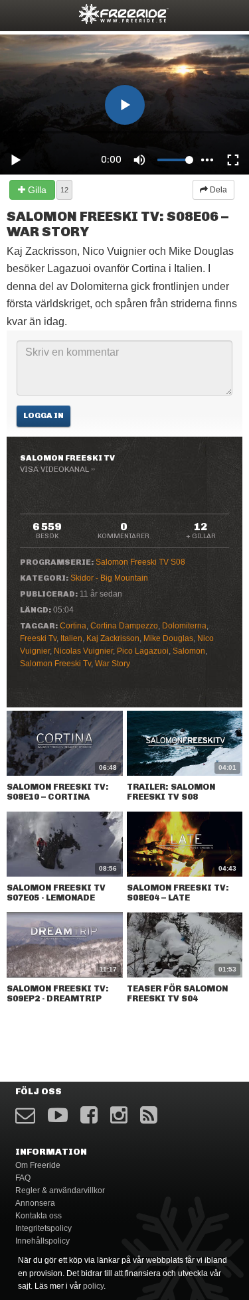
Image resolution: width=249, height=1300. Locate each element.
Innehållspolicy (42, 1241)
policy (93, 1286)
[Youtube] (58, 1115)
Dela (217, 189)
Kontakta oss (38, 1215)
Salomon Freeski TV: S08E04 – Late (178, 893)
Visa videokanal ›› (57, 469)
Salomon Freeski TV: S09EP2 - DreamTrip (58, 993)
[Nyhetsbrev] (25, 1115)
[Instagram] (118, 1115)
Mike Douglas (168, 638)
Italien (71, 638)
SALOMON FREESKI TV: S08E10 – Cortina (58, 792)
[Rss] (148, 1115)
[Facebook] (89, 1115)
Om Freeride (37, 1165)
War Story (112, 663)
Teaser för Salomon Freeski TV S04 (177, 993)
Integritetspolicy (43, 1228)
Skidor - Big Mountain (109, 578)
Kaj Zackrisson (112, 638)
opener (18, 13)
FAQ (23, 1178)
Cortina (73, 625)
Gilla (35, 189)
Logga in (43, 415)
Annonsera (35, 1203)
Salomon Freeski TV (67, 458)
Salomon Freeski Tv (55, 663)
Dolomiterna (184, 625)
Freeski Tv (38, 638)
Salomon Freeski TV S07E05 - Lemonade (56, 893)
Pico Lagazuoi (143, 651)
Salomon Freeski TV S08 (140, 562)
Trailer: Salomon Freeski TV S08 (171, 792)
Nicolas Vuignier (83, 651)
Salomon (189, 651)
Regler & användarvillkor (60, 1190)
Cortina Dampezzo (124, 625)
